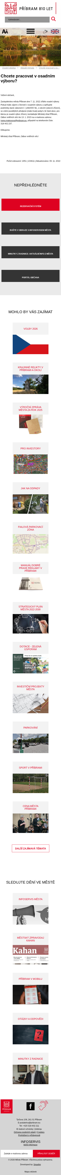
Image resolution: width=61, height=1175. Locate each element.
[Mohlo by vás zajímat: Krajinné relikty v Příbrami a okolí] (30, 384)
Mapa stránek (31, 1172)
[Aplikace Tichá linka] (45, 32)
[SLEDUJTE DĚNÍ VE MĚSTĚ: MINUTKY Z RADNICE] (30, 1074)
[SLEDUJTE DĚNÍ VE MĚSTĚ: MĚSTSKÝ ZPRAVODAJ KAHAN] (30, 954)
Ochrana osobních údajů (25, 1132)
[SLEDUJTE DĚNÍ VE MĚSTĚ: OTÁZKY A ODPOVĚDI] (30, 1034)
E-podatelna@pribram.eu (29, 1123)
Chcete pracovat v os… (49, 68)
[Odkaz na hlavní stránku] (7, 1107)
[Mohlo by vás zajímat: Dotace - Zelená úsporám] (30, 663)
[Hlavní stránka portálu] (30, 8)
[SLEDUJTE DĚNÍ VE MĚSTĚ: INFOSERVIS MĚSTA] (30, 915)
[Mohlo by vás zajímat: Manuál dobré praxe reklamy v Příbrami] (30, 583)
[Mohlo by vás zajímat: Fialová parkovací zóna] (30, 544)
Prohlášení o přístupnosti (29, 1135)
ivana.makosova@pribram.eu (14, 120)
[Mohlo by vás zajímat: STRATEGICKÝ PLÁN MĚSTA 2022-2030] (30, 623)
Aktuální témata (27, 68)
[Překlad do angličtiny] (55, 31)
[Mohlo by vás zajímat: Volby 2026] (30, 344)
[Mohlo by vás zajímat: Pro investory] (30, 464)
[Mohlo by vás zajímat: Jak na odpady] (30, 504)
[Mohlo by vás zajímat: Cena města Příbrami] (30, 823)
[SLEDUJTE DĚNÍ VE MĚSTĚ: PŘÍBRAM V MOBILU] (30, 994)
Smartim (37, 1164)
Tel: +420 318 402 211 (29, 1126)
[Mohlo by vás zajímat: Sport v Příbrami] (30, 783)
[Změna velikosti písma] (5, 31)
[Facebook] (31, 1105)
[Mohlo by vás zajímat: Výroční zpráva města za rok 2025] (30, 424)
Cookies (40, 1132)
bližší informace (30, 1145)
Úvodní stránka (9, 68)
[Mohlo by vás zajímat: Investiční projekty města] (30, 703)
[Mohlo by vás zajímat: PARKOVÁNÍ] (30, 743)
